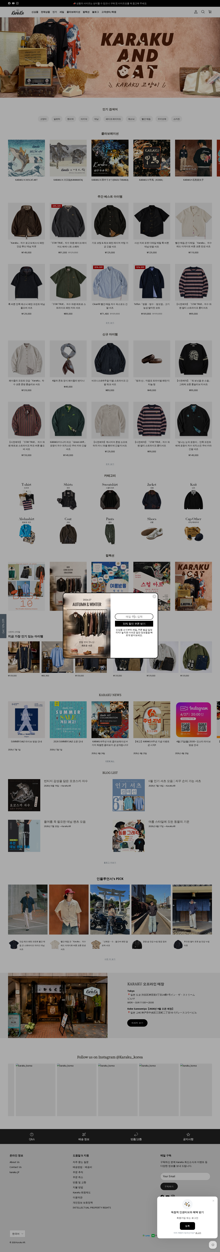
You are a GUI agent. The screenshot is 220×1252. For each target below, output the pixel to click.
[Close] (154, 596)
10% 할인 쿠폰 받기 (134, 623)
